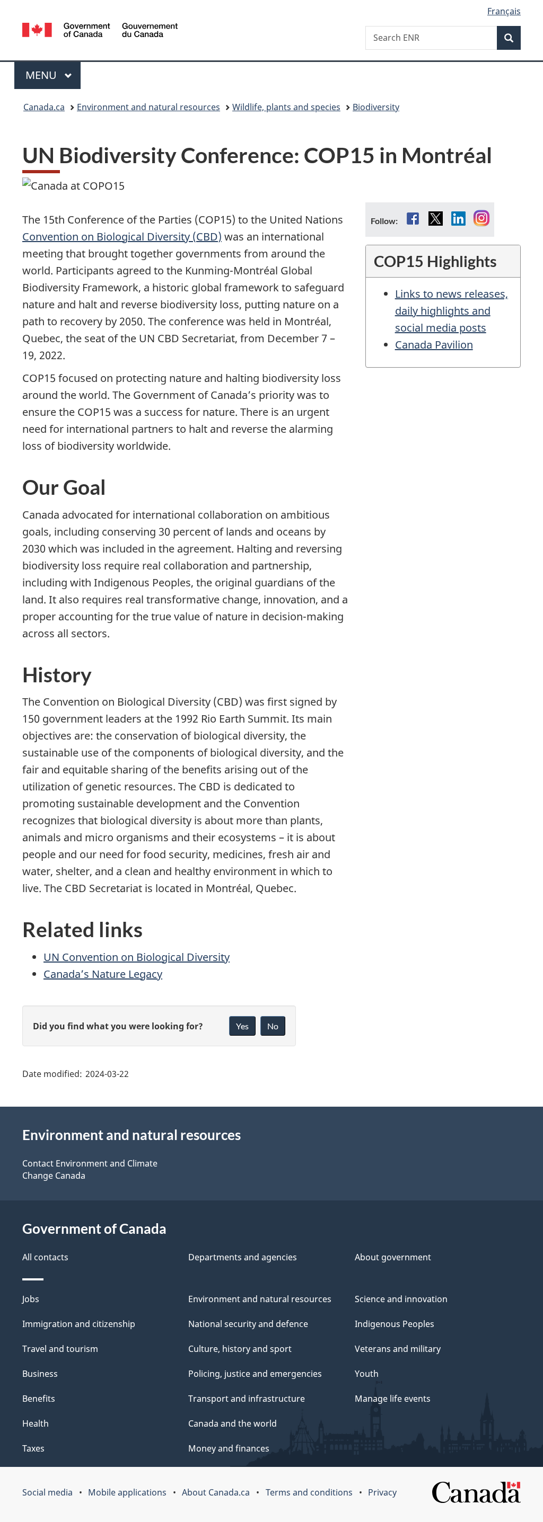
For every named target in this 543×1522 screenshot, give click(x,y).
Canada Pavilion (434, 344)
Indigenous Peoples (394, 1324)
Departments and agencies (242, 1257)
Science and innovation (401, 1299)
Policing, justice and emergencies (255, 1373)
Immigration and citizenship (78, 1324)
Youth (367, 1373)
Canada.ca (44, 107)
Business (40, 1373)
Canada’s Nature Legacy (102, 974)
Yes (242, 1026)
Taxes (33, 1448)
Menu (42, 75)
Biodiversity (376, 107)
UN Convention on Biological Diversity (136, 957)
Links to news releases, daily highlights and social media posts (451, 311)
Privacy (382, 1492)
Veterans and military (398, 1349)
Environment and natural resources (148, 107)
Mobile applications (127, 1492)
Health (35, 1423)
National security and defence (248, 1324)
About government (393, 1257)
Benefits (38, 1398)
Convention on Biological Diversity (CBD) (122, 236)
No (272, 1026)
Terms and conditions (309, 1492)
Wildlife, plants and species (286, 107)
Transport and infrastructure (246, 1398)
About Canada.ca (216, 1492)
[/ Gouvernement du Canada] (100, 31)
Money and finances (228, 1448)
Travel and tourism (60, 1349)
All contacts (45, 1257)
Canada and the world (232, 1423)
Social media (47, 1492)
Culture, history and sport (240, 1349)
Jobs (30, 1299)
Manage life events (393, 1398)
